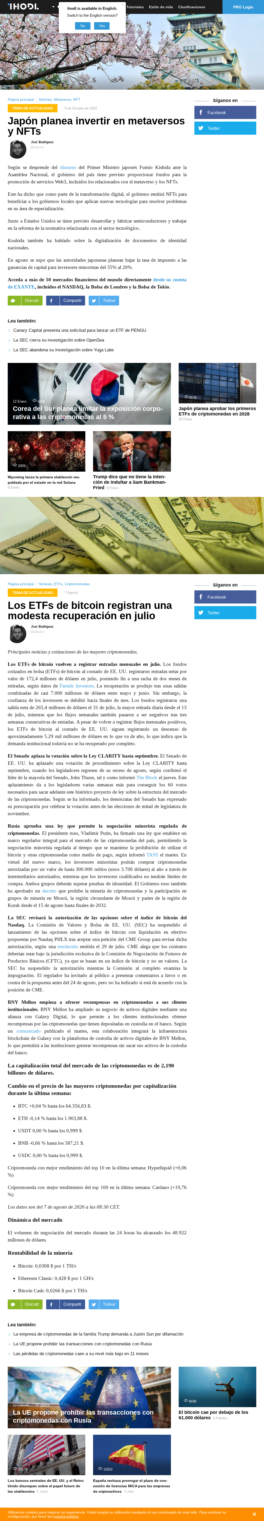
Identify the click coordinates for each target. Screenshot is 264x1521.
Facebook (217, 113)
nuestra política (65, 1516)
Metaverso (62, 99)
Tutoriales (135, 7)
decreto (49, 891)
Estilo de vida (161, 7)
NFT (76, 99)
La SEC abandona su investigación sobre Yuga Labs (63, 349)
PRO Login (243, 7)
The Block (146, 777)
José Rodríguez (42, 142)
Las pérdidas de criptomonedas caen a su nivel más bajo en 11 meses (81, 1353)
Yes (102, 26)
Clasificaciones (191, 7)
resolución (67, 946)
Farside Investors (77, 686)
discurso (68, 167)
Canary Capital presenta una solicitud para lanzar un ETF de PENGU (79, 330)
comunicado (28, 1031)
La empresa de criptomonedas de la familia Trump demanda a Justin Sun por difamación (98, 1334)
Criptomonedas (77, 584)
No (82, 26)
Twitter (214, 128)
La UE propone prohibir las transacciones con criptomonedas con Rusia (82, 1343)
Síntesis (45, 584)
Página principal (21, 99)
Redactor (37, 147)
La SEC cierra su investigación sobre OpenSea (58, 340)
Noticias (45, 99)
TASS (152, 854)
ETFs (58, 584)
